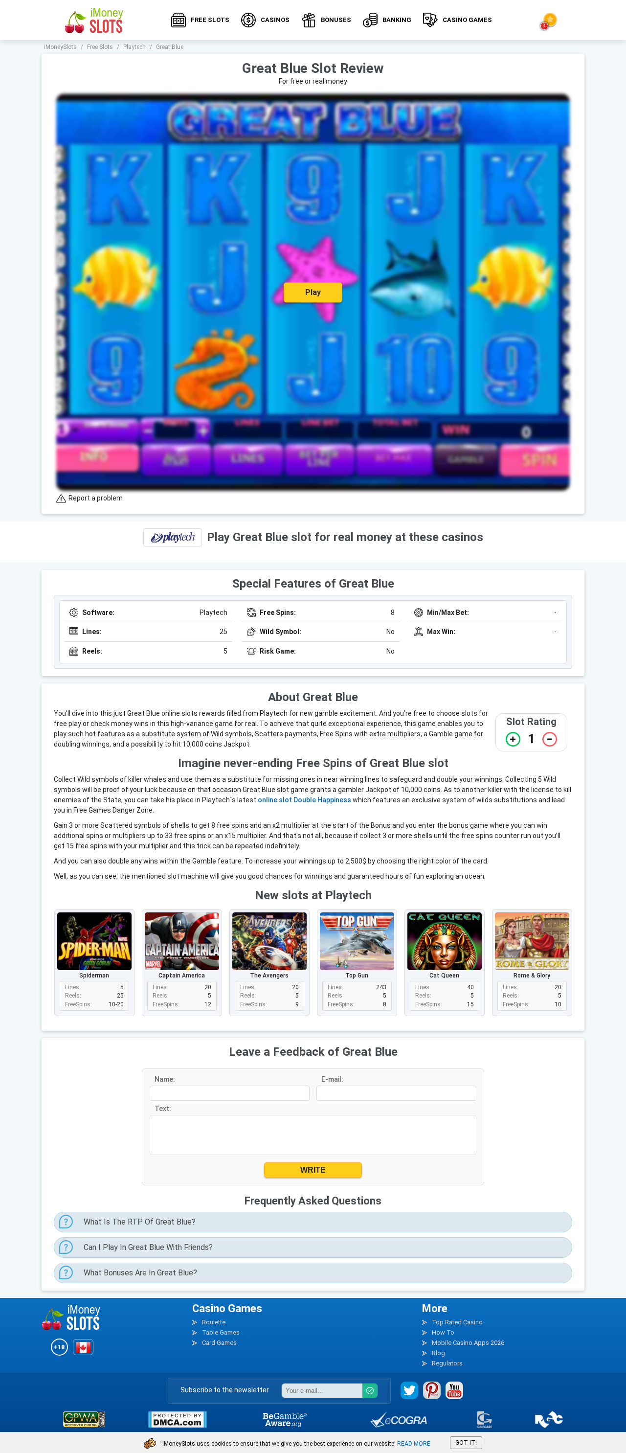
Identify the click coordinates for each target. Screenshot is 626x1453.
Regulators (447, 1363)
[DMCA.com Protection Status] (177, 1419)
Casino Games (467, 19)
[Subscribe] (370, 1391)
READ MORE (413, 1443)
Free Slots (210, 19)
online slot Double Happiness (304, 800)
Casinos (275, 19)
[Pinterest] (432, 1390)
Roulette (213, 1322)
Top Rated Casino (457, 1322)
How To (443, 1332)
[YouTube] (454, 1390)
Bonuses (336, 19)
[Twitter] (409, 1390)
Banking (396, 19)
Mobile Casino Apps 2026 (468, 1342)
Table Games (221, 1332)
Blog (438, 1353)
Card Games (219, 1342)
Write (313, 1170)
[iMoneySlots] (94, 20)
